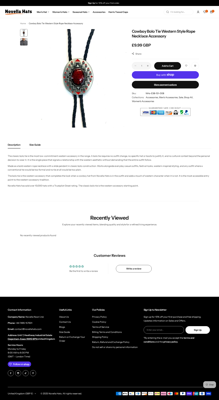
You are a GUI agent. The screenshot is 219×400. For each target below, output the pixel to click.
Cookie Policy (99, 321)
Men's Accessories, (169, 97)
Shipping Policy (100, 337)
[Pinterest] (33, 373)
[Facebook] (11, 373)
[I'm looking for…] (167, 12)
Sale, (181, 97)
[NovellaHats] (18, 12)
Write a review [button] (133, 268)
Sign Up (198, 330)
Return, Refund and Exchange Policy (110, 342)
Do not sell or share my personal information (115, 347)
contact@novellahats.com (28, 329)
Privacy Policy (99, 316)
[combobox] (178, 12)
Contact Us (65, 321)
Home (23, 23)
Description (14, 144)
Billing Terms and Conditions (107, 332)
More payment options (165, 84)
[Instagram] (18, 373)
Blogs (62, 327)
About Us (64, 316)
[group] (112, 3)
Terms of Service (100, 327)
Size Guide (35, 144)
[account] (198, 12)
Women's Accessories (143, 101)
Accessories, (152, 97)
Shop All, (188, 97)
